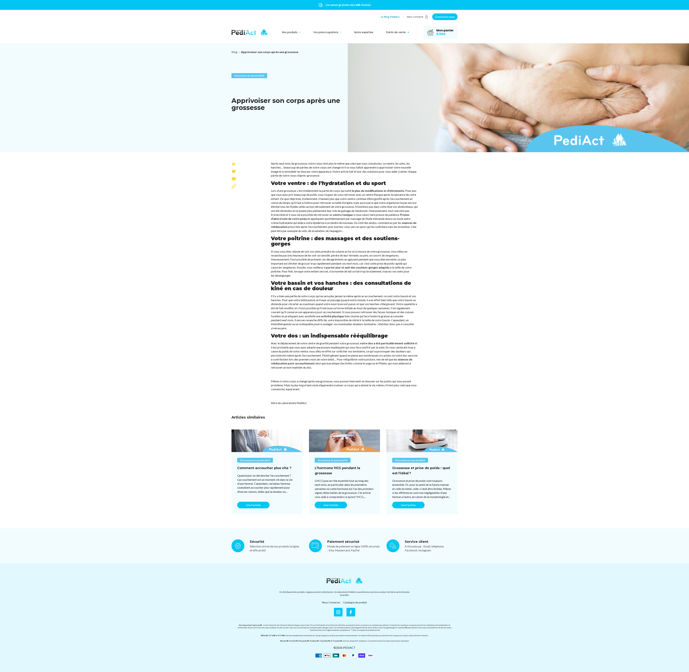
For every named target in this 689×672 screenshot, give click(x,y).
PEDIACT (349, 647)
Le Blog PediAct (390, 17)
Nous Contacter (331, 602)
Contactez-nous (445, 16)
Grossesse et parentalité (249, 75)
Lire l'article (253, 505)
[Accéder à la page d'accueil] (344, 581)
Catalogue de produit (355, 602)
